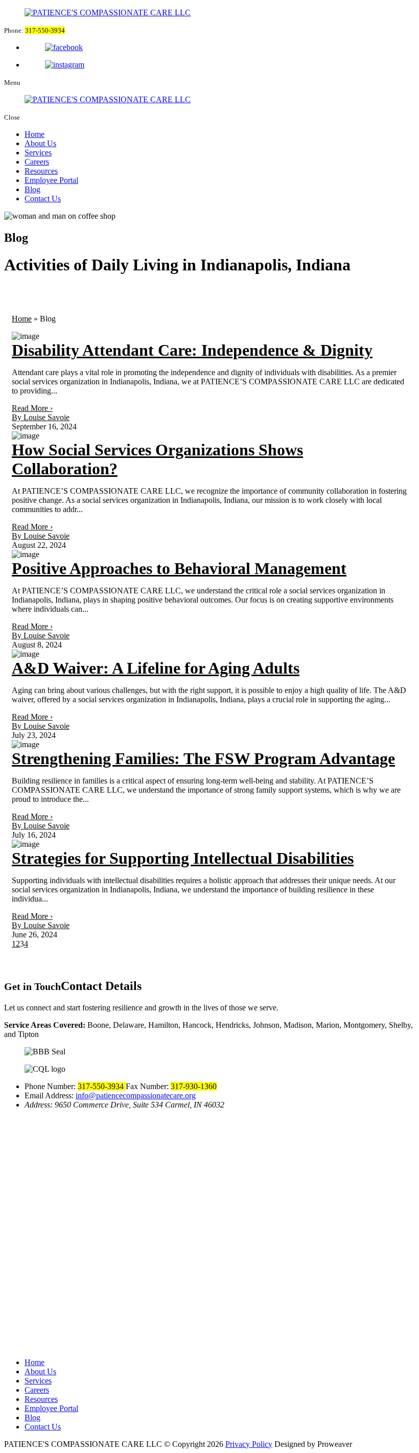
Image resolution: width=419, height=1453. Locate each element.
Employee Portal (51, 180)
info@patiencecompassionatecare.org (136, 1095)
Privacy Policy (248, 1444)
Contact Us (43, 198)
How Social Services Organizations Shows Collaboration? (157, 459)
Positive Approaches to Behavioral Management (179, 568)
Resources (41, 171)
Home (34, 134)
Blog (32, 189)
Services (38, 152)
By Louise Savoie (40, 417)
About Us (40, 143)
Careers (37, 161)
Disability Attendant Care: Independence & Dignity (192, 350)
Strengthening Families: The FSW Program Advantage (203, 758)
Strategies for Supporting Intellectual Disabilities (183, 858)
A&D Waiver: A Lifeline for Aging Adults (155, 668)
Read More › (32, 408)
